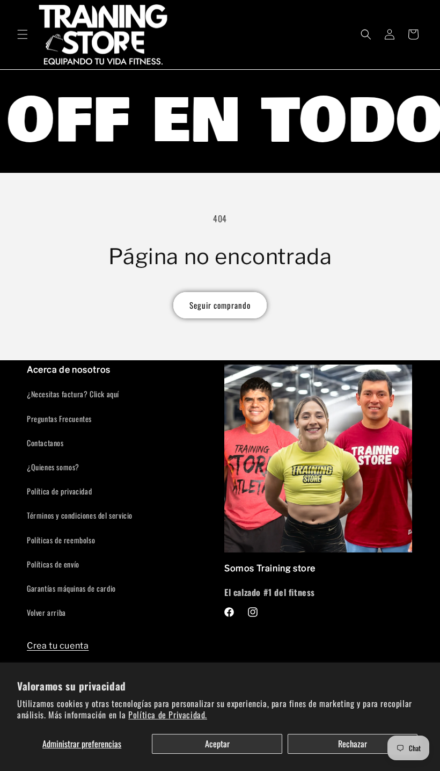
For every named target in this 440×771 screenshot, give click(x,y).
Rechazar (352, 743)
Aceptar (217, 743)
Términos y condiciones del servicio (80, 515)
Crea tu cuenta (58, 646)
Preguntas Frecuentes (59, 418)
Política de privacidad (59, 491)
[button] (22, 34)
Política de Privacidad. (167, 714)
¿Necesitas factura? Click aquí (73, 393)
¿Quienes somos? (53, 466)
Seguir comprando (220, 305)
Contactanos (45, 442)
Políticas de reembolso (61, 539)
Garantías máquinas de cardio (71, 588)
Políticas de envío (53, 564)
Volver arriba (46, 612)
